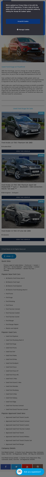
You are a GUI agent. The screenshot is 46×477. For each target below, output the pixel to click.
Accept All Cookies (23, 21)
